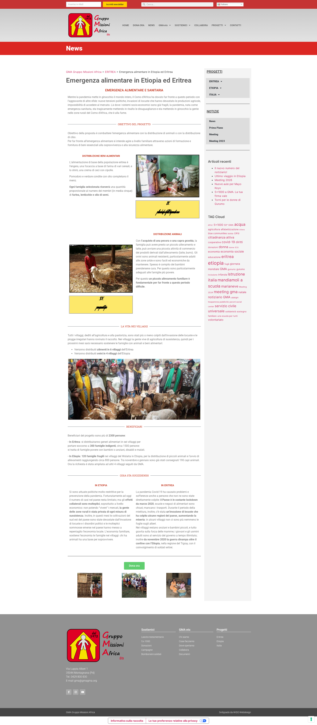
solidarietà (230, 311)
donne (231, 247)
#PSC (210, 225)
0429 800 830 (79, 676)
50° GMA (228, 225)
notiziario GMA (219, 297)
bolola (230, 233)
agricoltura (214, 229)
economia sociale (232, 251)
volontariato (215, 319)
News (212, 121)
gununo (232, 269)
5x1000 (218, 224)
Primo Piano (216, 127)
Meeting (213, 134)
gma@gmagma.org (85, 680)
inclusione (212, 274)
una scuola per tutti (227, 316)
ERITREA (214, 81)
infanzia (222, 274)
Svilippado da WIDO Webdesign (235, 712)
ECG (237, 247)
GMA (223, 269)
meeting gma (226, 292)
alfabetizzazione (230, 229)
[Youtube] (82, 692)
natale (242, 292)
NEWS (151, 25)
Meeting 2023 (217, 141)
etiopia (216, 263)
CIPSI (236, 233)
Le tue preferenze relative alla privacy (173, 720)
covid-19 (228, 242)
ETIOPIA (213, 88)
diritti (239, 242)
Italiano (224, 4)
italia (212, 280)
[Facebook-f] (68, 692)
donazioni (213, 247)
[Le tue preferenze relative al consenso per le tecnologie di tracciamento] (311, 719)
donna (223, 247)
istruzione (236, 274)
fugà (227, 264)
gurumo (240, 269)
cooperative (214, 242)
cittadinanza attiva (221, 237)
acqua (239, 224)
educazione (214, 257)
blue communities (217, 233)
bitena (242, 230)
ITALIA (212, 94)
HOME (125, 25)
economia (214, 251)
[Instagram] (75, 692)
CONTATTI (235, 25)
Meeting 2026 (223, 180)
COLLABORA (201, 25)
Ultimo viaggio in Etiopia (230, 176)
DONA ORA (138, 25)
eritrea (227, 256)
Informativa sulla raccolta (127, 720)
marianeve (229, 286)
